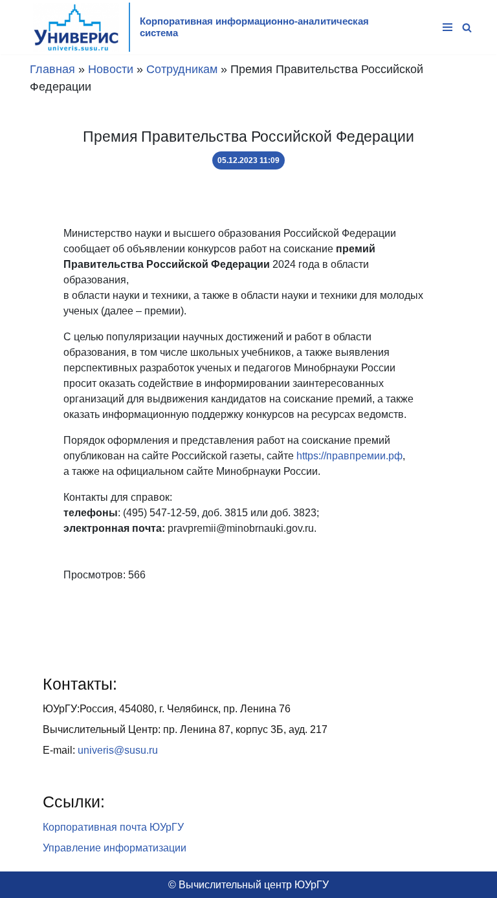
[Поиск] (467, 27)
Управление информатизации (114, 847)
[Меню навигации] (447, 27)
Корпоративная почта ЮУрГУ (113, 827)
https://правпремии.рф (349, 455)
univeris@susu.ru (118, 750)
